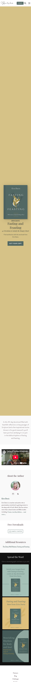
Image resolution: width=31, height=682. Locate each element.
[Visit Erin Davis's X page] (18, 494)
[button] (28, 3)
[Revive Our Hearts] (7, 3)
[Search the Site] (25, 3)
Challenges (15, 679)
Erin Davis (5, 498)
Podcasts (15, 673)
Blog (15, 676)
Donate (20, 3)
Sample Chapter (17, 531)
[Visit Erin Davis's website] (13, 494)
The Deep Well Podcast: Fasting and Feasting (16, 547)
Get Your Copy (15, 243)
